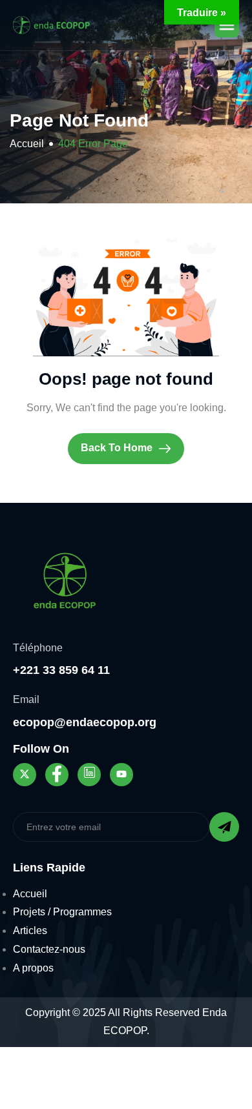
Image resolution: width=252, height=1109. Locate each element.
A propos (33, 967)
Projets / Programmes (62, 911)
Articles (30, 930)
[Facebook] (56, 774)
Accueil (30, 893)
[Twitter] (24, 774)
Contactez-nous (49, 949)
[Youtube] (121, 774)
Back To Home (118, 447)
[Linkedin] (89, 774)
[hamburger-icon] (227, 25)
